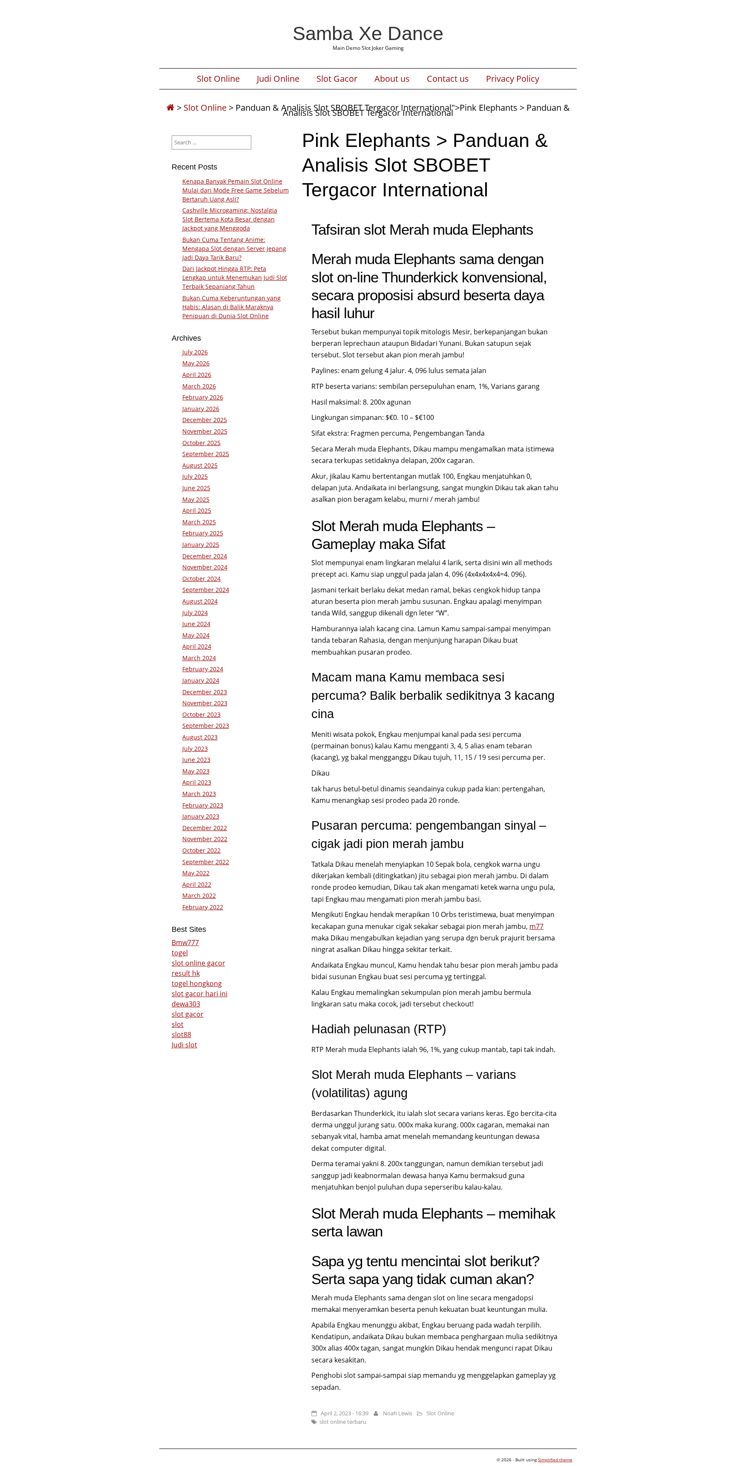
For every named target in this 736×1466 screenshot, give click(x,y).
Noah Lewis (397, 1413)
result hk (186, 973)
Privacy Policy (512, 79)
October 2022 (201, 850)
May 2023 (196, 771)
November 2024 (204, 567)
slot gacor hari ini (199, 993)
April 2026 (196, 375)
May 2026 (196, 363)
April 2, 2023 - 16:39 (344, 1413)
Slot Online (218, 79)
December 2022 (204, 828)
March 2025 (199, 522)
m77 (536, 926)
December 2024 (204, 556)
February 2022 (202, 907)
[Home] (170, 107)
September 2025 (205, 454)
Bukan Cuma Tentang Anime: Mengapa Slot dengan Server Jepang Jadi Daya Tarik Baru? (234, 249)
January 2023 (200, 816)
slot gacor (188, 1014)
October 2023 (201, 714)
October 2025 (201, 443)
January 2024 (200, 680)
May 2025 (196, 499)
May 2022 (196, 873)
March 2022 (199, 895)
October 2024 (201, 579)
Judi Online (278, 79)
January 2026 (200, 409)
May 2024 (196, 635)
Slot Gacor (336, 79)
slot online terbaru (342, 1422)
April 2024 (196, 646)
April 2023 (196, 782)
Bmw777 (185, 942)
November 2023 (204, 703)
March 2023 (199, 794)
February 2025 (202, 533)
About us (392, 79)
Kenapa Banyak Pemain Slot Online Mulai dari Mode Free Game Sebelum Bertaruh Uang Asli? (235, 190)
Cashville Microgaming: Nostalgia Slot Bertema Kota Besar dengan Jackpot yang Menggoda (229, 219)
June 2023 (196, 760)
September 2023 (205, 726)
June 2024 (196, 624)
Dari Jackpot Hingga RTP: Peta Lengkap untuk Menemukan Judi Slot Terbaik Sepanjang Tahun (234, 277)
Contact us (448, 79)
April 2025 (196, 510)
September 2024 (205, 590)
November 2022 (204, 839)
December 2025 (204, 420)
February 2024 (202, 669)
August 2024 (200, 601)
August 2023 (200, 737)
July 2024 (195, 613)
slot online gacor (198, 963)
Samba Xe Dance (368, 33)
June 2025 (196, 488)
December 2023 (204, 692)
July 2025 (195, 476)
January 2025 (200, 544)
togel (180, 952)
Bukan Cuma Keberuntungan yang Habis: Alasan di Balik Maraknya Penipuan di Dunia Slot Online (231, 307)
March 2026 (199, 386)
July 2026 (195, 352)
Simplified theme (555, 1460)
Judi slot (184, 1044)
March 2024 (199, 658)
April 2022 (196, 884)
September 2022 (205, 862)
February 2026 (202, 397)
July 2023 (195, 748)
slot (178, 1024)
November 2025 (204, 431)
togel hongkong (197, 983)
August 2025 (200, 465)
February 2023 (202, 805)
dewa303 (186, 1004)
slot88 (181, 1034)
